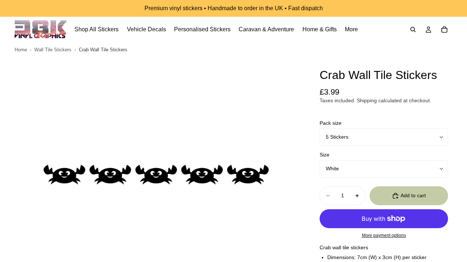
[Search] (413, 29)
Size (324, 155)
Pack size (330, 123)
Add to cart (413, 195)
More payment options (384, 235)
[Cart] (444, 29)
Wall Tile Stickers (53, 49)
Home (21, 49)
